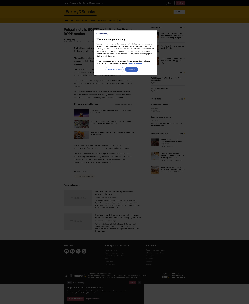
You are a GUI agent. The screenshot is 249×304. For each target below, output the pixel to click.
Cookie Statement (135, 63)
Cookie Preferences (115, 69)
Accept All (132, 69)
